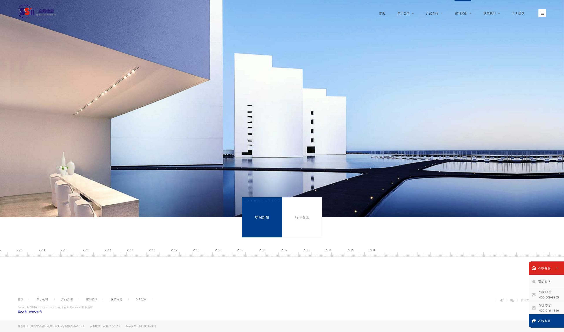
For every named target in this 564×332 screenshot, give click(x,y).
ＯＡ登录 (141, 299)
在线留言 (544, 321)
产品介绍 (67, 299)
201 (372, 250)
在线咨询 (544, 281)
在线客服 (544, 268)
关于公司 (42, 299)
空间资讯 (91, 299)
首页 (20, 299)
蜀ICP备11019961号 (30, 311)
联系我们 (116, 299)
